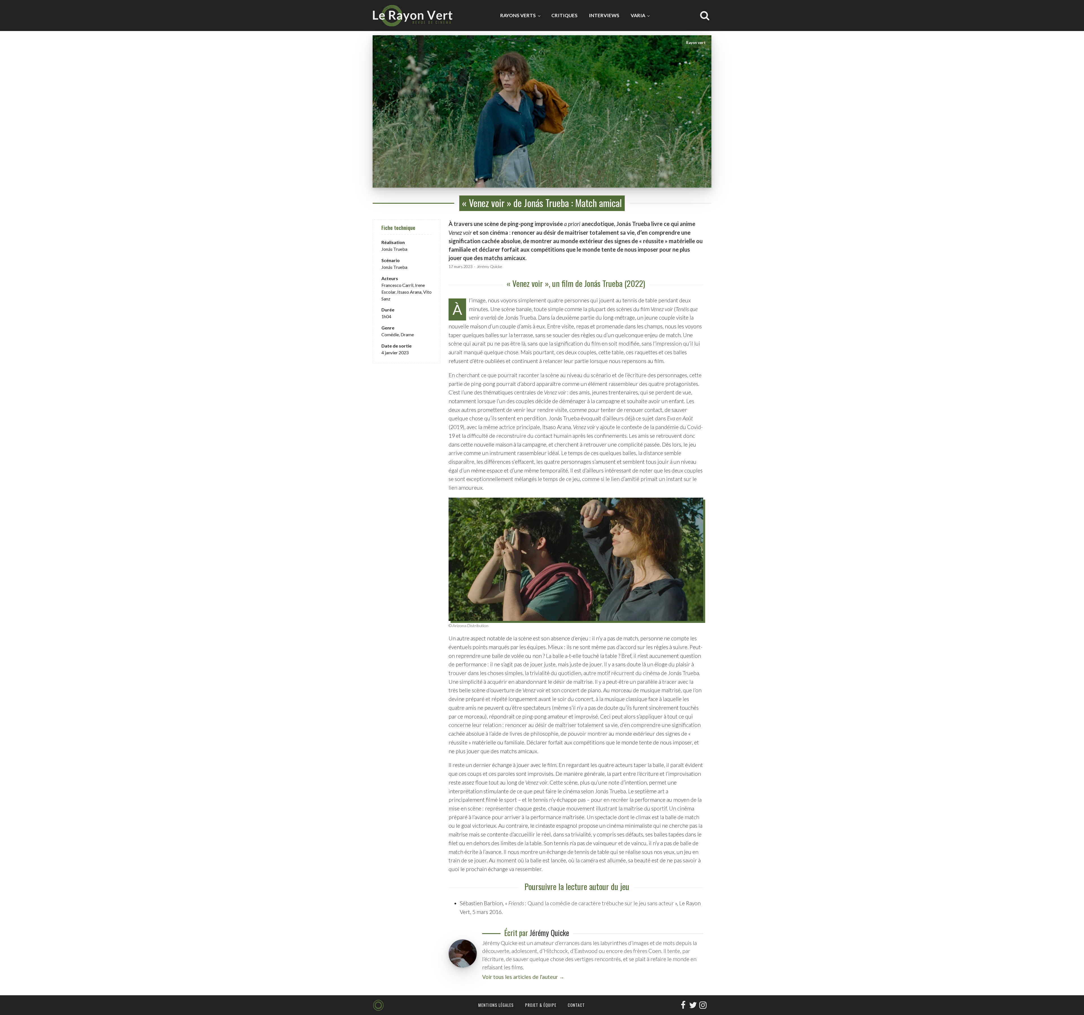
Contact (576, 1005)
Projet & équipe (540, 1005)
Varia (638, 15)
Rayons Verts (518, 15)
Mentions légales (496, 1005)
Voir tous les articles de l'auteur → (523, 977)
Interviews (604, 15)
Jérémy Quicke (489, 266)
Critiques (564, 15)
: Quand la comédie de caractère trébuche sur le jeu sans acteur (591, 903)
